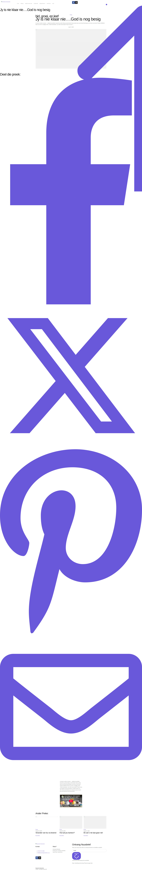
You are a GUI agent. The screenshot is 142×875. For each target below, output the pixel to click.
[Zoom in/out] (2, 872)
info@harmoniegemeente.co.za (43, 852)
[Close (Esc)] (16, 872)
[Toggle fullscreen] (7, 872)
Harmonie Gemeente (40, 868)
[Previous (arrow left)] (2, 874)
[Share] (11, 872)
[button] (38, 835)
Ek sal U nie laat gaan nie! (93, 833)
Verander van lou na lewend (46, 833)
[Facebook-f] (37, 857)
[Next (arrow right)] (7, 874)
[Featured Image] (47, 816)
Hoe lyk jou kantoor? (67, 833)
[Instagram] (39, 857)
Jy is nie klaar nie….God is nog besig (68, 19)
